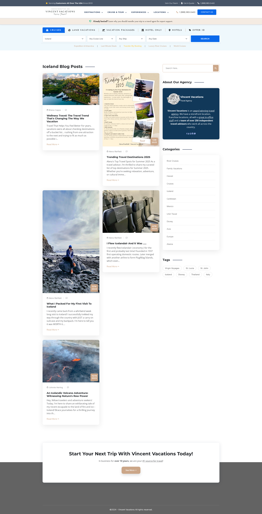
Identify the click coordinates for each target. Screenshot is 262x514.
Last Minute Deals (109, 46)
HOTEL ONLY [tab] (153, 30)
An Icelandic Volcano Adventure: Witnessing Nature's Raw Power (67, 395)
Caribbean (171, 199)
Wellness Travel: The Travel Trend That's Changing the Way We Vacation (68, 118)
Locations (160, 12)
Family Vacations (174, 168)
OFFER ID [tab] (199, 30)
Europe (170, 236)
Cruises (170, 183)
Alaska (170, 244)
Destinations (92, 12)
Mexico (170, 206)
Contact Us (207, 12)
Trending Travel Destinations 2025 (128, 157)
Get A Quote (188, 3)
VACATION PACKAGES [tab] (121, 30)
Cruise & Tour (116, 12)
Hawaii (170, 176)
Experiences (139, 12)
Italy (208, 274)
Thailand (195, 274)
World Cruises (180, 46)
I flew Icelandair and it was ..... (126, 243)
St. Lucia (190, 268)
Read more (52, 144)
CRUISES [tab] (55, 30)
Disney (170, 221)
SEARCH (205, 39)
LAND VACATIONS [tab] (83, 30)
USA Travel (172, 214)
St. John (204, 268)
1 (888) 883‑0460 (207, 3)
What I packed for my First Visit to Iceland (69, 305)
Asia (169, 229)
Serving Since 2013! (70, 3)
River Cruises (173, 161)
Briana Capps (55, 110)
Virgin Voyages (172, 268)
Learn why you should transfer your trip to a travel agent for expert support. (133, 21)
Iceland (170, 191)
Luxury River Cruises (158, 46)
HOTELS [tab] (177, 30)
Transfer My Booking (133, 46)
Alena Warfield (115, 151)
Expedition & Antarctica (84, 46)
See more (130, 470)
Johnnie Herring (56, 387)
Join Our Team (171, 3)
